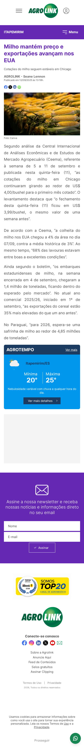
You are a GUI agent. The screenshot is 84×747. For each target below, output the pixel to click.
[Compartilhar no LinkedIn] (15, 87)
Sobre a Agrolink (42, 652)
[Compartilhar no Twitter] (10, 87)
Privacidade (54, 682)
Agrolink (12, 76)
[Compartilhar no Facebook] (6, 87)
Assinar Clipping (42, 672)
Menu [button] (73, 32)
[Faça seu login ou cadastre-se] (66, 10)
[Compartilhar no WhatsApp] (19, 87)
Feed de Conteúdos (42, 662)
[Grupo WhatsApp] (75, 738)
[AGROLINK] (43, 11)
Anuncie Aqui (42, 657)
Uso (66, 723)
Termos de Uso (32, 682)
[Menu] (19, 10)
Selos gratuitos (42, 667)
